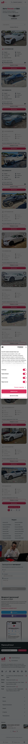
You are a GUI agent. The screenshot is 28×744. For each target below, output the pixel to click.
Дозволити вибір (14, 395)
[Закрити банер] (26, 347)
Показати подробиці (19, 387)
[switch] (25, 374)
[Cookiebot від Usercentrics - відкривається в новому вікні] (17, 347)
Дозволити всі (14, 391)
